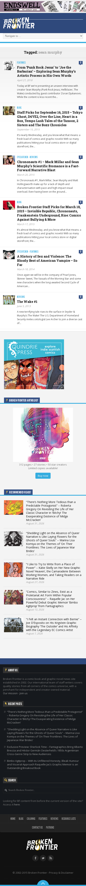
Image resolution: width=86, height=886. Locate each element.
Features (21, 62)
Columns (31, 819)
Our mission (10, 693)
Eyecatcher (22, 157)
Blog (19, 107)
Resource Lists (69, 819)
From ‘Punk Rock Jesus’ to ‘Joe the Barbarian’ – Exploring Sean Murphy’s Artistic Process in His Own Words (46, 71)
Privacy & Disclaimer (61, 872)
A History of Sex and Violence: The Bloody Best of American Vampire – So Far (47, 260)
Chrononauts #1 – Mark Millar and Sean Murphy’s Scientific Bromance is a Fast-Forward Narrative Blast (48, 166)
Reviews (34, 157)
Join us (24, 693)
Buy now (43, 475)
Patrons (50, 827)
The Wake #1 (27, 301)
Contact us (37, 827)
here (17, 804)
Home (12, 819)
